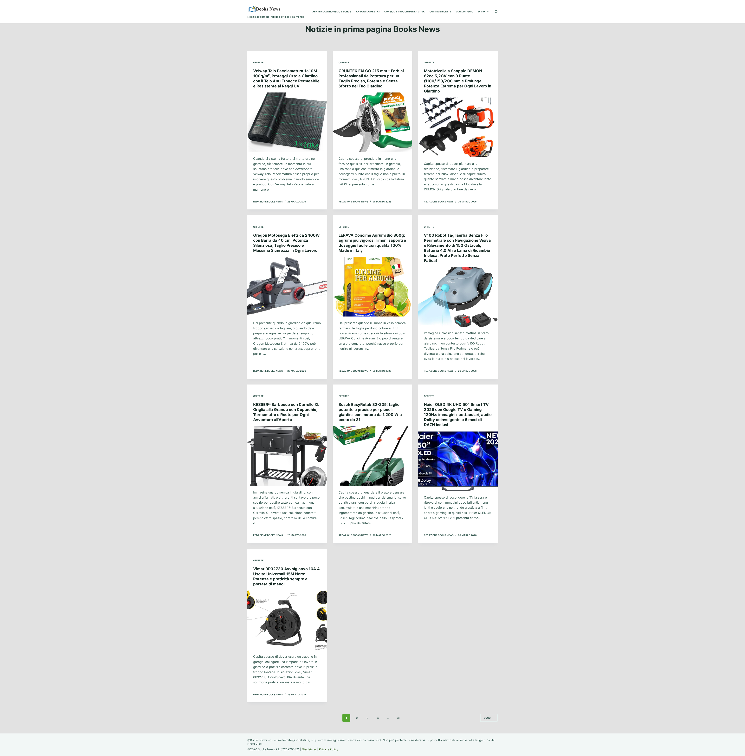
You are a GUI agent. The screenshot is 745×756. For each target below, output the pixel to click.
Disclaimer (309, 749)
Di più (481, 11)
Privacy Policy (328, 749)
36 (398, 717)
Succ (487, 717)
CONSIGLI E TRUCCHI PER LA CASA (404, 11)
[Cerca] (496, 11)
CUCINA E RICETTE (440, 11)
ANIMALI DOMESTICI (367, 11)
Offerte (258, 62)
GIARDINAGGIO (464, 11)
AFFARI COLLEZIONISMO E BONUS (331, 11)
